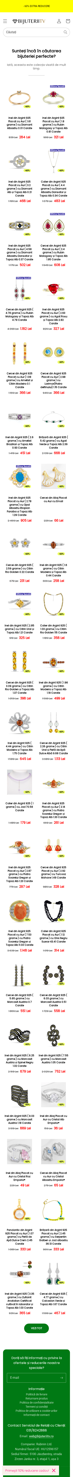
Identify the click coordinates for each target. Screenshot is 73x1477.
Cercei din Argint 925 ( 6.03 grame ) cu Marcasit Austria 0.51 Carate (53, 1000)
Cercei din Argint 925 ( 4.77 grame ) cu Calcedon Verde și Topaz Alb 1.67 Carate (53, 1299)
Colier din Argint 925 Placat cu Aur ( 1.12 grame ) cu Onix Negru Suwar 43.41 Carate (53, 936)
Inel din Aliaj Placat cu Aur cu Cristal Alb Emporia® (53, 1119)
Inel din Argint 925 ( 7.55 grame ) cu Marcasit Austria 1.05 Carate (53, 1059)
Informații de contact (37, 1414)
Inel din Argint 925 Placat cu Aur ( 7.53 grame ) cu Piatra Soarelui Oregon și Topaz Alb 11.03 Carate (19, 938)
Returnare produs (37, 1398)
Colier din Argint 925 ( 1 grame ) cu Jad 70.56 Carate (19, 807)
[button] (5, 21)
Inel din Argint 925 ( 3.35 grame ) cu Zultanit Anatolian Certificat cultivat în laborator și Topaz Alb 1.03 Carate (19, 1300)
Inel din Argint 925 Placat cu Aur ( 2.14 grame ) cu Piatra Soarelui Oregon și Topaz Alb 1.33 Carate (53, 810)
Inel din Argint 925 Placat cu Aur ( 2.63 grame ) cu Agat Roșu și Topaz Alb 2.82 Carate (53, 316)
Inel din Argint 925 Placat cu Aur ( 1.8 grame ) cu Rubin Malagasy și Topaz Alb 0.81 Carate (53, 124)
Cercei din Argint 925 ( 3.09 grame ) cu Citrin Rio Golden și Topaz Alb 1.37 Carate (19, 688)
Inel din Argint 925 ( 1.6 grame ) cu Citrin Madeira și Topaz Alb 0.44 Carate (53, 570)
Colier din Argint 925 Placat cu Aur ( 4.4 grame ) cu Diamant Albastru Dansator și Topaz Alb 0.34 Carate (53, 188)
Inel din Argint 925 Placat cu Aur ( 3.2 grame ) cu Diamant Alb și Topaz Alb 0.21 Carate (19, 188)
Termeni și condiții (37, 1406)
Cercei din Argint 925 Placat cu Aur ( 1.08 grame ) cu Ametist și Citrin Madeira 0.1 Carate (19, 380)
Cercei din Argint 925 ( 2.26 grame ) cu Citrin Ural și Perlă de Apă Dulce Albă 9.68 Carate (53, 748)
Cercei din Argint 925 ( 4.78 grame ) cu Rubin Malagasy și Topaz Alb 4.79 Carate (19, 314)
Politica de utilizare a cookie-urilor (36, 1410)
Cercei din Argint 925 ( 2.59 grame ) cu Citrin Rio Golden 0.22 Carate (19, 568)
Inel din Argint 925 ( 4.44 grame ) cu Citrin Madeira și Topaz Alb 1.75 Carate (19, 748)
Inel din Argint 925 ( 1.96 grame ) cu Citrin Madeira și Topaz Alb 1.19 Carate (53, 688)
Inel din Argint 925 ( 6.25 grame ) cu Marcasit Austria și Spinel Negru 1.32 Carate (19, 1060)
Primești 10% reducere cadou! (27, 1470)
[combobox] (36, 32)
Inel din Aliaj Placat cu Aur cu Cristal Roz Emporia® (19, 1176)
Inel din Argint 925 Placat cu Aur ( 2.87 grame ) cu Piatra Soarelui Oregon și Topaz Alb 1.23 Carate (19, 874)
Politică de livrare (36, 1394)
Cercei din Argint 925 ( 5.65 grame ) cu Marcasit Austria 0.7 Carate (19, 1000)
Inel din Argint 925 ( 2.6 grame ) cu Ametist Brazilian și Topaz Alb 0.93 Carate (19, 442)
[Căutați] (65, 32)
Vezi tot (36, 1328)
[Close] (53, 1470)
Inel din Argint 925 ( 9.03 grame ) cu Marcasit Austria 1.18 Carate (19, 1119)
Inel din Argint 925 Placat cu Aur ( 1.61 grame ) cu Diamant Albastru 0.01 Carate (19, 123)
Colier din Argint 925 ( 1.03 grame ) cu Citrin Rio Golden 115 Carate (53, 629)
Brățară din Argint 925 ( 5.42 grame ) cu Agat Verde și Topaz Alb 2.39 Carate (53, 442)
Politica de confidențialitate (37, 1402)
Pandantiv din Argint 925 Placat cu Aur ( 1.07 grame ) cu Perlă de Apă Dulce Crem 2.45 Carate (19, 1236)
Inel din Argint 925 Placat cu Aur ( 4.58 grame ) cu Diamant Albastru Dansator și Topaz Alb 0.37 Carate (19, 252)
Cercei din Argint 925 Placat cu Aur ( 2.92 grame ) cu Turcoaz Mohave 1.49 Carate (53, 872)
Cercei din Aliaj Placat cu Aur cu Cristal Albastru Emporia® (53, 1176)
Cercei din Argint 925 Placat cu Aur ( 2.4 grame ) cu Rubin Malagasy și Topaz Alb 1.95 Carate (53, 252)
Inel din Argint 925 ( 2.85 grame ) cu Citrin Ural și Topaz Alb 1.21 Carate (19, 629)
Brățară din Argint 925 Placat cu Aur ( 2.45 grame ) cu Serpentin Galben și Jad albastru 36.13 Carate (53, 1236)
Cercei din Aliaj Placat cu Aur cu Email (53, 499)
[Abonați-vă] (61, 1377)
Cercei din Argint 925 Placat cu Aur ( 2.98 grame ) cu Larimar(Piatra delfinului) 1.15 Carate (53, 380)
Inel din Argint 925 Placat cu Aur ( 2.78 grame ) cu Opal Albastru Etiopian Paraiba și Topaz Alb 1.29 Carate (19, 506)
